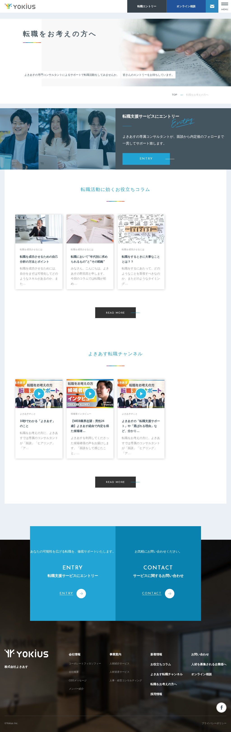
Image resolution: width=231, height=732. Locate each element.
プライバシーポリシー (214, 723)
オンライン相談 (186, 6)
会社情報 (75, 654)
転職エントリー (146, 6)
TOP (174, 94)
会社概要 (74, 671)
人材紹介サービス (119, 663)
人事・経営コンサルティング (126, 680)
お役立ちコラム (160, 664)
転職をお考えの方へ (163, 684)
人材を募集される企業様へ (208, 664)
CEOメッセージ (78, 680)
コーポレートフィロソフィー (85, 663)
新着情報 (156, 654)
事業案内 (115, 654)
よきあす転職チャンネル (166, 674)
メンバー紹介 (76, 688)
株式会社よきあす (16, 666)
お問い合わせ (200, 654)
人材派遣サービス (119, 671)
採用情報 (156, 694)
